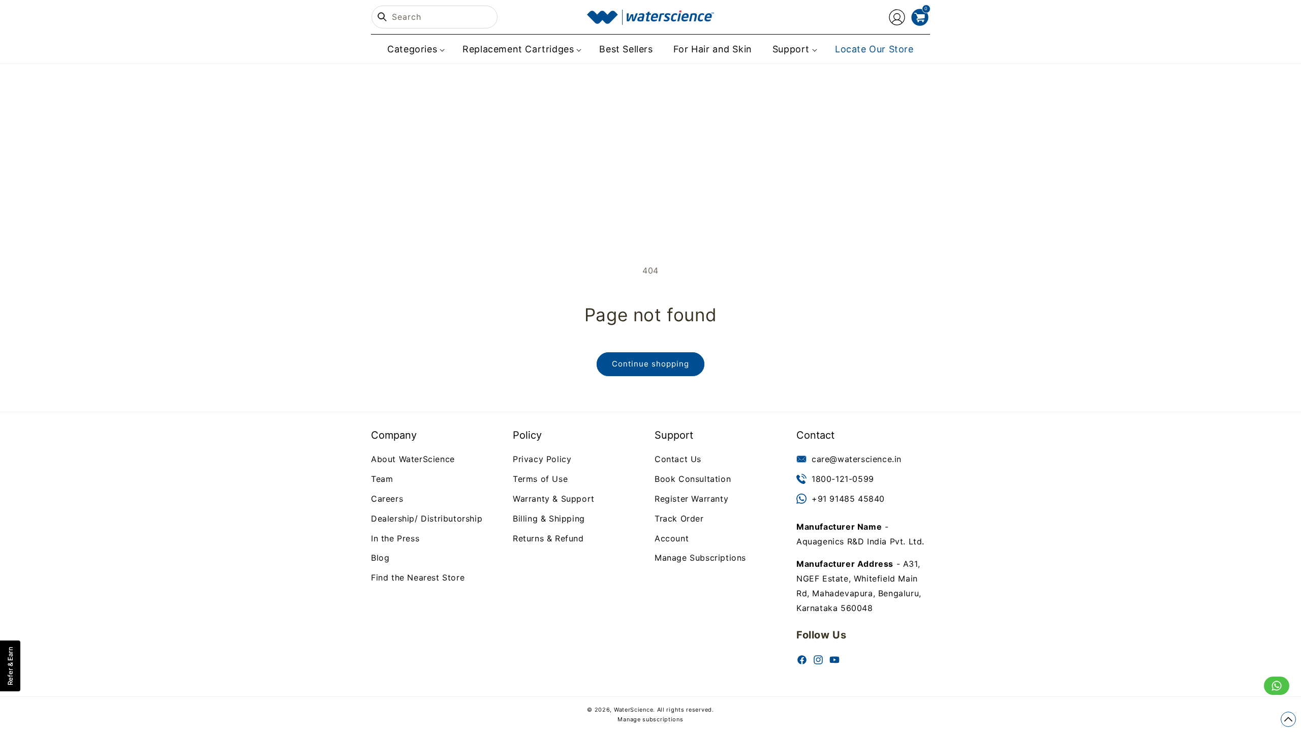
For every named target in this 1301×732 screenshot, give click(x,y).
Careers (387, 498)
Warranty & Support (554, 498)
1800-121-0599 (843, 479)
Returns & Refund (548, 538)
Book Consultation (693, 479)
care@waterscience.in (857, 459)
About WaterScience (413, 459)
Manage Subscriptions (700, 558)
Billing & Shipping (549, 518)
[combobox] (434, 17)
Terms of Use (540, 479)
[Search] (382, 17)
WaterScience (633, 709)
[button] (415, 49)
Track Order (679, 518)
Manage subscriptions (650, 719)
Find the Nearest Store (417, 577)
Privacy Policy (542, 459)
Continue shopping (650, 364)
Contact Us (678, 459)
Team (382, 479)
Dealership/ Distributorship (426, 518)
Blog (380, 558)
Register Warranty (691, 498)
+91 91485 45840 (848, 498)
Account (672, 538)
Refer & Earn (10, 666)
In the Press (395, 538)
